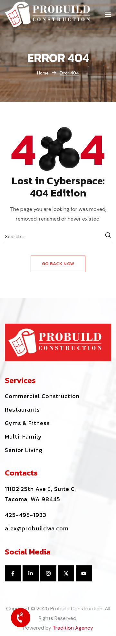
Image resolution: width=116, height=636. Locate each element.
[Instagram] (48, 573)
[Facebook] (13, 573)
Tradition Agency (73, 627)
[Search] (108, 236)
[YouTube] (84, 573)
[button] (42, 396)
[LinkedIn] (31, 573)
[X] (66, 573)
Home (43, 73)
